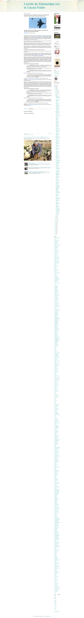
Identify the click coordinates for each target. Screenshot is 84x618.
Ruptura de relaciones (57, 546)
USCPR (56, 582)
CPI (55, 308)
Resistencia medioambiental (57, 532)
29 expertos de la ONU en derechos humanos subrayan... (57, 119)
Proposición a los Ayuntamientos (57, 510)
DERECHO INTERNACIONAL (57, 321)
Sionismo (56, 554)
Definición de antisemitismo (56, 313)
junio (56, 215)
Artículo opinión (56, 257)
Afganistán (56, 242)
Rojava (55, 540)
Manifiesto (56, 450)
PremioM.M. (56, 502)
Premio (55, 501)
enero (56, 220)
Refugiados (56, 524)
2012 (55, 233)
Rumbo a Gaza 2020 (57, 542)
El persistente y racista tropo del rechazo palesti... (57, 209)
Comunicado (56, 298)
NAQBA (56, 469)
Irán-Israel (56, 400)
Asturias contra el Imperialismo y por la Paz (57, 259)
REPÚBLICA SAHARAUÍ (56, 528)
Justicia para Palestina (57, 414)
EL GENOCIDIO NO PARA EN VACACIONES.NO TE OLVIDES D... (57, 97)
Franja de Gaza (56, 379)
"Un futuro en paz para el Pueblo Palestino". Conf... (57, 200)
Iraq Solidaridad (55, 601)
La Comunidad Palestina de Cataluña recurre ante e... (57, 106)
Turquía (56, 575)
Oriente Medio (56, 480)
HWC (55, 392)
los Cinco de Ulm (57, 449)
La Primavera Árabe (57, 425)
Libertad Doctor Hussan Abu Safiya (57, 440)
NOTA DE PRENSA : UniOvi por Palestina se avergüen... (57, 109)
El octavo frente (56, 353)
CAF (55, 274)
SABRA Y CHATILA (57, 547)
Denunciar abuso (56, 611)
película (56, 488)
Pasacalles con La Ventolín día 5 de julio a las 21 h (57, 198)
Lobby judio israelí (57, 448)
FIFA (55, 373)
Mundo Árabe (56, 464)
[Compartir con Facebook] (31, 108)
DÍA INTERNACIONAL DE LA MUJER (57, 340)
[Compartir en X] (30, 108)
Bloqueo (56, 270)
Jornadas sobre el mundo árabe (57, 409)
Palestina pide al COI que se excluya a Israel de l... (57, 115)
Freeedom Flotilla (57, 380)
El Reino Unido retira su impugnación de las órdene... (57, 103)
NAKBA (55, 468)
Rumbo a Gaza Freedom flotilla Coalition (56, 544)
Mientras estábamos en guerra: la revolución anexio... (57, 100)
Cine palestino (56, 285)
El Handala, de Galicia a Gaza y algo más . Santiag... (57, 203)
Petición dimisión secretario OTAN (57, 493)
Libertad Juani (56, 441)
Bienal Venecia (56, 269)
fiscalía (55, 374)
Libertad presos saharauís (56, 444)
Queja (55, 513)
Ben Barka (56, 267)
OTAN (55, 481)
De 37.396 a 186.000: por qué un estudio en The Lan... (57, 180)
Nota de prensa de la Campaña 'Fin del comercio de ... (57, 168)
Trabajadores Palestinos (56, 571)
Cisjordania (56, 286)
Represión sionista (57, 527)
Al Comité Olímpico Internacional (57, 214)
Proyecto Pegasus (57, 512)
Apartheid (56, 250)
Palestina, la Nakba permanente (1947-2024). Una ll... (57, 157)
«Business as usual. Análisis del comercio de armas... (57, 177)
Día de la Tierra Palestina (56, 330)
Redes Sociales (56, 523)
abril (56, 217)
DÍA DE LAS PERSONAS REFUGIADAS (56, 328)
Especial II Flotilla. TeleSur (55, 598)
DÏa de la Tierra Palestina (56, 332)
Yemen (55, 592)
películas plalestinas (57, 489)
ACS (55, 239)
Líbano (55, 434)
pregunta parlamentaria (56, 499)
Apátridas (56, 252)
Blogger (50, 616)
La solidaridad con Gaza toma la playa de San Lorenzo (57, 131)
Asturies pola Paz (57, 260)
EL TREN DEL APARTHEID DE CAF (57, 355)
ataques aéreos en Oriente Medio (57, 262)
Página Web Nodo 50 (57, 71)
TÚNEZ (55, 574)
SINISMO (56, 553)
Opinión (56, 477)
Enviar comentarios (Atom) (30, 134)
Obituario (56, 472)
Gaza (55, 381)
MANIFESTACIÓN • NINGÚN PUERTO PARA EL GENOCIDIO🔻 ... (57, 112)
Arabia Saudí (56, 253)
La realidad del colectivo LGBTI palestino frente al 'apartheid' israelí (57, 427)
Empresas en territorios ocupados (57, 363)
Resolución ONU (57, 534)
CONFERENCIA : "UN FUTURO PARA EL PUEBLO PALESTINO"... (57, 188)
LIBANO (56, 433)
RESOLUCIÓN (56, 533)
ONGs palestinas (57, 475)
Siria (55, 555)
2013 (55, 232)
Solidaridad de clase (57, 559)
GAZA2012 (56, 383)
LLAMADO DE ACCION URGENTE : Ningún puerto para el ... (57, 125)
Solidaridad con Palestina (56, 558)
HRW (55, 389)
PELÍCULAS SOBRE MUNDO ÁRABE (57, 490)
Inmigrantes (56, 396)
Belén (55, 266)
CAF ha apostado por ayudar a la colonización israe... (57, 211)
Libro (55, 446)
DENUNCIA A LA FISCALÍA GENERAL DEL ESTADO (57, 318)
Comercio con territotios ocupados (57, 294)
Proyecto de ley (56, 511)
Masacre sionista (57, 455)
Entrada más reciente (26, 133)
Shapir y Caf (56, 551)
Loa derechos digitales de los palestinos (57, 447)
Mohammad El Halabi (57, 460)
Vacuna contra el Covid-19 (57, 584)
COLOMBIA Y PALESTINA (56, 287)
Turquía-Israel (56, 577)
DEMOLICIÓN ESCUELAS (56, 315)
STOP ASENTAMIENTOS (57, 560)
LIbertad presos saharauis (56, 438)
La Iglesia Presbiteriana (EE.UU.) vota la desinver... (57, 206)
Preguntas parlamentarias (56, 500)
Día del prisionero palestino (57, 336)
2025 (55, 88)
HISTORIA (56, 388)
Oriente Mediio (56, 479)
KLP (55, 416)
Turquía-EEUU (56, 576)
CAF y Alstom (56, 276)
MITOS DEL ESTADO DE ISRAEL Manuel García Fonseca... (57, 192)
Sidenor (56, 552)
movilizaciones (56, 462)
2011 (55, 234)
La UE (55, 429)
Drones (55, 347)
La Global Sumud (57, 420)
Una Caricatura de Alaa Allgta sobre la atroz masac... (57, 160)
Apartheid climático (57, 251)
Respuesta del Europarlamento (57, 537)
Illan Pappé (56, 394)
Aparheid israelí (56, 249)
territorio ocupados (57, 565)
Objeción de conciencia (56, 473)
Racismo (56, 515)
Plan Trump (56, 495)
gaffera (42, 616)
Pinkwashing (56, 494)
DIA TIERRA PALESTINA (56, 342)
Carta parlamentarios (57, 279)
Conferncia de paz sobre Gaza (57, 303)
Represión (56, 526)
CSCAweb (55, 595)
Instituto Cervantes (57, 397)
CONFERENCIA (57, 302)
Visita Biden (56, 590)
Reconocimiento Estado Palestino (57, 520)
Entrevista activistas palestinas (57, 366)
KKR (55, 415)
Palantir (56, 484)
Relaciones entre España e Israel (57, 525)
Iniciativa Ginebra (57, 395)
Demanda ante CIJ (57, 314)
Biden (55, 268)
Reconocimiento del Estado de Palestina (57, 519)
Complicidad (56, 297)
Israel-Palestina (56, 405)
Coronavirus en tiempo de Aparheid (57, 306)
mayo (56, 216)
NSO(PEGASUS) (57, 471)
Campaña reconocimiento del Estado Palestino (57, 278)
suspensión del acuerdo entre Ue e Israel (57, 563)
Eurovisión (56, 371)
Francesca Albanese (57, 378)
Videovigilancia (56, 588)
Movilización (56, 461)
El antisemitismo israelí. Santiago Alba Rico (57, 141)
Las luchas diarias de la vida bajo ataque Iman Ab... (57, 186)
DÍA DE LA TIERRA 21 (57, 329)
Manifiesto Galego (57, 451)
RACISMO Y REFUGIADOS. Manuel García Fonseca (57, 134)
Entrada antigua (49, 133)
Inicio (38, 133)
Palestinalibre (55, 603)
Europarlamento (57, 370)
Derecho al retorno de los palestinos (57, 320)
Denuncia (56, 316)
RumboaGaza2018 (57, 545)
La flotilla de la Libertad (56, 419)
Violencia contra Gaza (57, 589)
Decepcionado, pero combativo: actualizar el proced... (57, 143)
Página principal (57, 72)
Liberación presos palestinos (57, 436)
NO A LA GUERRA (57, 470)
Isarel (55, 402)
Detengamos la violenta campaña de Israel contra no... (57, 122)
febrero (56, 219)
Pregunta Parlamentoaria (56, 497)
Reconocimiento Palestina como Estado (57, 522)
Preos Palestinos (57, 504)
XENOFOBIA (56, 591)
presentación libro (57, 505)
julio (56, 95)
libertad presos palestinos (56, 442)
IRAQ (55, 401)
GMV (55, 386)
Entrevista (56, 364)
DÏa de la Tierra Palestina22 (56, 335)
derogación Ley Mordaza (56, 326)
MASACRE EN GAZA (57, 454)
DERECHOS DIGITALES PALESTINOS (56, 323)
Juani (55, 411)
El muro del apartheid (57, 352)
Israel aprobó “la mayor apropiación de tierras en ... (57, 155)
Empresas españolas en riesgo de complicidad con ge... (57, 195)
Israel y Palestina (57, 404)
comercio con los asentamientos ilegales (57, 292)
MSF (55, 463)
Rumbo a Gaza (56, 541)
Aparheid (56, 248)
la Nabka (56, 424)
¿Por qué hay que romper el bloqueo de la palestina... (57, 152)
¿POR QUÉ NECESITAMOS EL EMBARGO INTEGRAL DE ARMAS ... (57, 174)
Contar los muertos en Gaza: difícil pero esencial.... (57, 171)
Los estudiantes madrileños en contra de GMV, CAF (57, 163)
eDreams (56, 348)
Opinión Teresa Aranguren (56, 478)
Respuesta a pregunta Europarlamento (57, 535)
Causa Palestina (57, 280)
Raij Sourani (56, 516)
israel (55, 403)
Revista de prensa (57, 539)
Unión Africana (56, 579)
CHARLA (56, 282)
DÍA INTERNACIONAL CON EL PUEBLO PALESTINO (57, 339)
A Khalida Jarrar (56, 238)
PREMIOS (56, 503)
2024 (55, 89)
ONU (55, 476)
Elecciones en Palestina (56, 359)
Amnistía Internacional (57, 245)
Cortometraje (56, 307)
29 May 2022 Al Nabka (57, 237)
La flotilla (56, 418)
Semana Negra (56, 550)
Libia (55, 445)
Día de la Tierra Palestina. (56, 333)
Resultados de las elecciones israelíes (57, 538)
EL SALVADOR (56, 354)
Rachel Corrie (56, 514)
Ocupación (56, 474)
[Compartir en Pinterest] (32, 108)
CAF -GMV (56, 275)
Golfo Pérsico (56, 387)
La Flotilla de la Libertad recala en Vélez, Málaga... (57, 183)
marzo (56, 218)
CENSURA (56, 281)
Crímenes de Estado (57, 309)
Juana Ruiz (56, 410)
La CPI (55, 417)
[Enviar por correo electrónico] (29, 108)
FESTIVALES (56, 372)
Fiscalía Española (57, 375)
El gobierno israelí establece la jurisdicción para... (57, 149)
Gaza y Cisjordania (57, 382)
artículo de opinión (57, 256)
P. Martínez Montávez (57, 482)
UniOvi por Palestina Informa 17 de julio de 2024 (57, 146)
